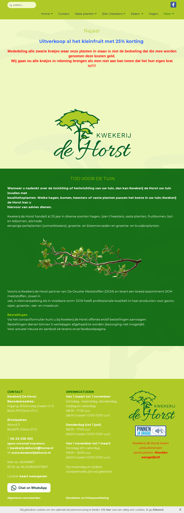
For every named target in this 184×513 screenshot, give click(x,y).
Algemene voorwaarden (23, 498)
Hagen (153, 13)
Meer (167, 13)
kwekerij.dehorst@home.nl (31, 448)
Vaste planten (84, 13)
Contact (63, 13)
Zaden (136, 13)
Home (45, 13)
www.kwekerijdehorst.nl (31, 452)
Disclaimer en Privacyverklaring (87, 498)
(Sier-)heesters (112, 13)
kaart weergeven (33, 476)
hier (108, 509)
